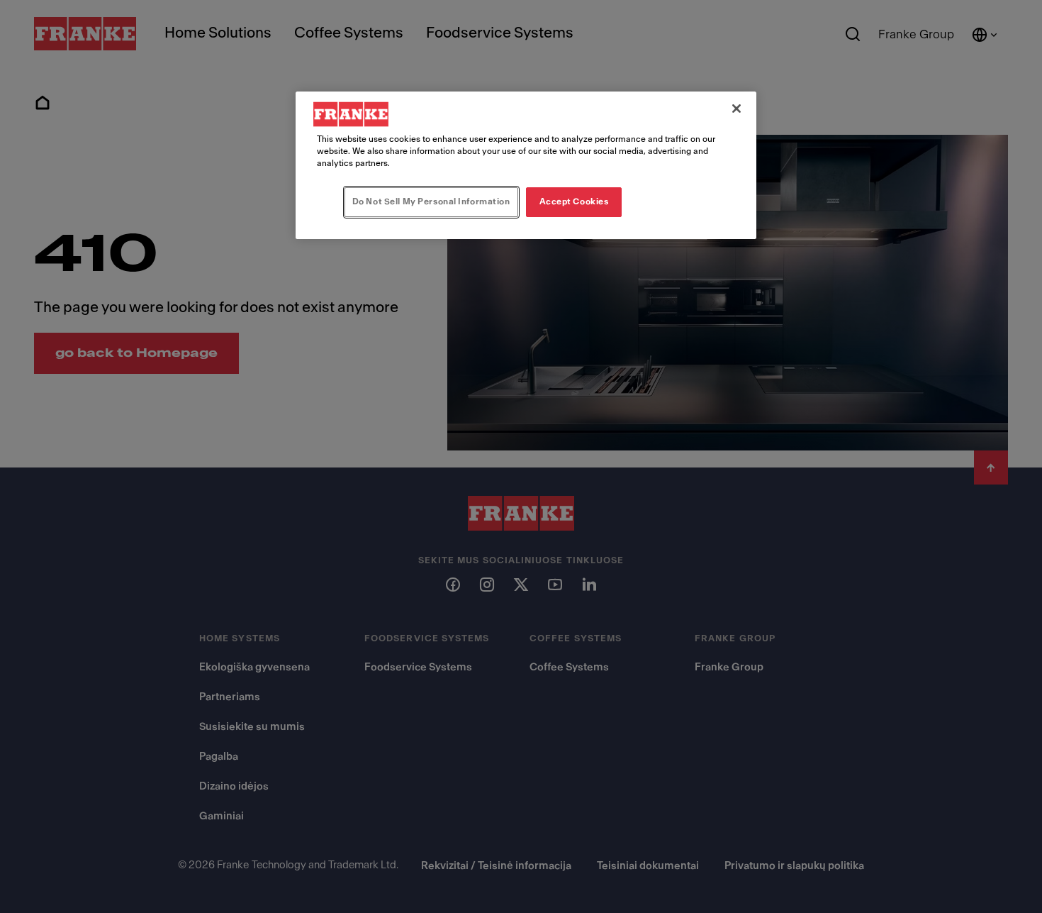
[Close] (736, 108)
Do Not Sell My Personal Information (431, 201)
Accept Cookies (574, 201)
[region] (526, 165)
